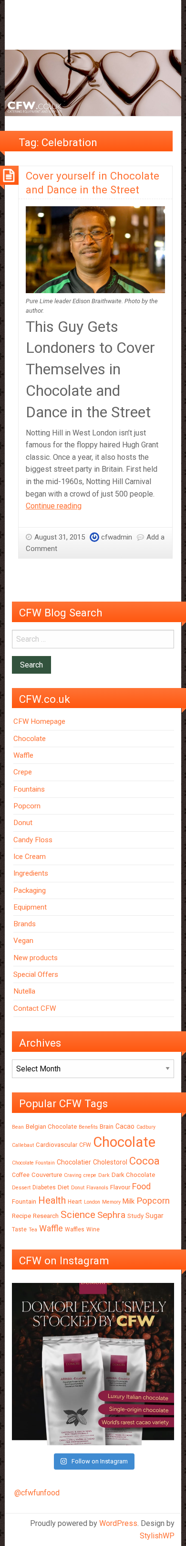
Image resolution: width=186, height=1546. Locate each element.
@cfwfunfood (37, 1492)
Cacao (124, 1126)
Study (135, 1215)
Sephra (111, 1214)
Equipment (30, 907)
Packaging (29, 890)
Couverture (46, 1174)
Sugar (154, 1215)
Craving (73, 1175)
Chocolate (29, 738)
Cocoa (144, 1161)
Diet (63, 1187)
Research (46, 1215)
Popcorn (27, 806)
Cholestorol (110, 1162)
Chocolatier (74, 1162)
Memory (111, 1202)
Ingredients (30, 873)
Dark (104, 1175)
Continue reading (54, 505)
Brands (24, 924)
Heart (75, 1201)
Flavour (120, 1187)
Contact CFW (34, 1008)
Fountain (24, 1201)
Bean (18, 1127)
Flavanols (97, 1188)
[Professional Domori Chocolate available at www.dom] (93, 1364)
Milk (128, 1201)
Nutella (24, 991)
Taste (19, 1229)
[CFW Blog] (93, 82)
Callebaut (23, 1145)
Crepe (22, 772)
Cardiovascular (56, 1144)
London (92, 1202)
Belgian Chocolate (51, 1126)
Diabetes (44, 1187)
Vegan (23, 940)
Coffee (21, 1175)
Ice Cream (29, 856)
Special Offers (35, 974)
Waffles (74, 1229)
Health (52, 1200)
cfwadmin (116, 537)
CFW (85, 1145)
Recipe (21, 1215)
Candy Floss (32, 840)
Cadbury (145, 1127)
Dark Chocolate (133, 1174)
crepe (89, 1175)
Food (141, 1186)
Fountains (29, 789)
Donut (22, 822)
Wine (93, 1229)
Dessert (21, 1188)
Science (78, 1214)
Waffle (23, 755)
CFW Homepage (39, 721)
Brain (107, 1126)
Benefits (88, 1127)
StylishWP (157, 1535)
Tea (33, 1230)
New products (35, 957)
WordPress (118, 1523)
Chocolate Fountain (33, 1163)
